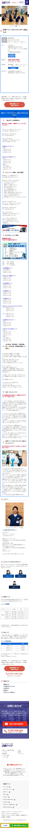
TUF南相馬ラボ (6, 283)
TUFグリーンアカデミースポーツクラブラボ (12, 306)
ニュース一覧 (5, 757)
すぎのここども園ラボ (9, 692)
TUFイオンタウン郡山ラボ (8, 156)
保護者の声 (4, 753)
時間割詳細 (13, 68)
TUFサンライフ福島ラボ (8, 275)
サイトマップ (21, 753)
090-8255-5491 (14, 60)
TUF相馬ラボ (6, 290)
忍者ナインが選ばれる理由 (8, 750)
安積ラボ (6, 690)
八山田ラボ (6, 688)
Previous (0, 15)
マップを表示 (15, 52)
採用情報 (8, 817)
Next (28, 15)
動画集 (19, 752)
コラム (19, 750)
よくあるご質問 (5, 755)
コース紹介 (4, 752)
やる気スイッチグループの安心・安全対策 (10, 815)
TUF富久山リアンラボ (7, 146)
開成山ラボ (6, 684)
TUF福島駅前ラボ (7, 268)
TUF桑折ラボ (6, 298)
